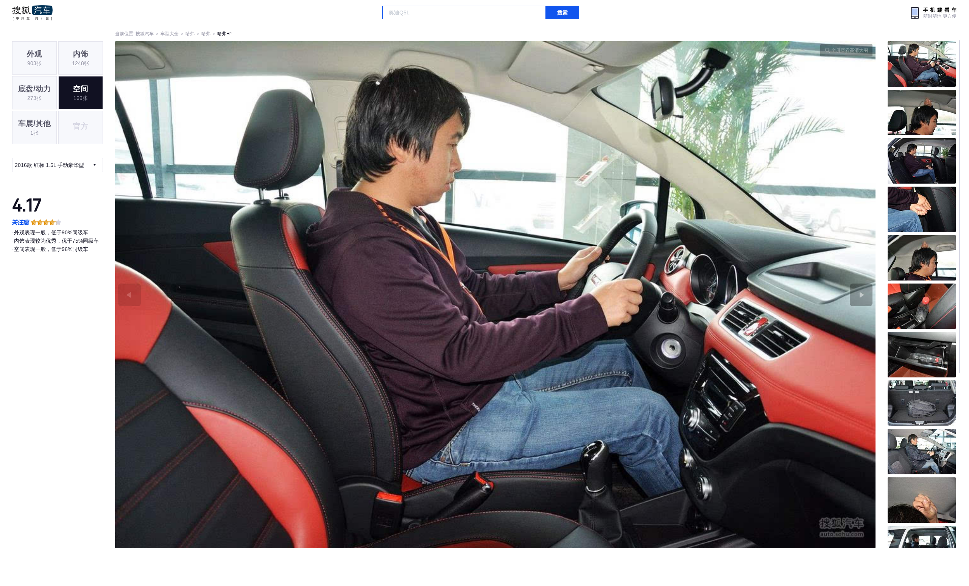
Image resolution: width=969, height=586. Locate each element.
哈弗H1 (224, 33)
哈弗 (190, 33)
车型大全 (169, 33)
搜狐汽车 (32, 12)
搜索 (562, 12)
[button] (305, 294)
